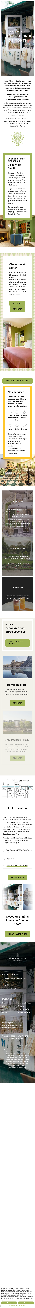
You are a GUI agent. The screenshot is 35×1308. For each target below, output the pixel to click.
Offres (3, 1006)
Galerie (4, 1009)
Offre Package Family (17, 740)
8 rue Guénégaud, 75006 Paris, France (19, 850)
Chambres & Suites (24, 1003)
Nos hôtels (5, 1012)
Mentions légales (7, 1023)
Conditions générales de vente (11, 1025)
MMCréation (17, 1038)
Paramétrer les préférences (17, 1306)
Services (21, 1006)
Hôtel (3, 1003)
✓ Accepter (9, 1303)
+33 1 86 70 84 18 (12, 859)
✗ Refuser (26, 1303)
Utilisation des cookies (9, 1027)
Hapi (27, 1036)
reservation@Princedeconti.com (17, 865)
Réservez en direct (15, 684)
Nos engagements (24, 1012)
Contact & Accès (23, 1009)
